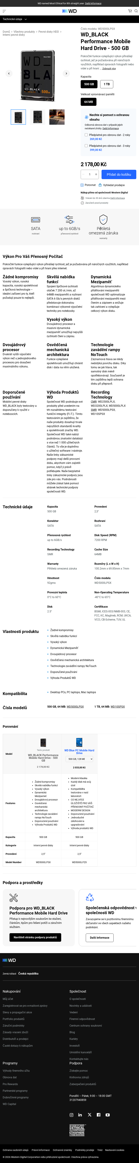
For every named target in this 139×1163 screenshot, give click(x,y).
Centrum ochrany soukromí (86, 1025)
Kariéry (74, 1039)
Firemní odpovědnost (82, 1019)
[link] (88, 185)
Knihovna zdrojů (79, 1077)
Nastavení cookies (114, 1150)
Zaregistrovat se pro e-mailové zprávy (25, 1005)
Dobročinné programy (16, 1097)
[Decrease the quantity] (83, 174)
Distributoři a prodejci (15, 1039)
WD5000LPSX (75, 706)
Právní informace (41, 1150)
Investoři (75, 1045)
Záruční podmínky (13, 1025)
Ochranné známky (62, 1150)
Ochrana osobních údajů (15, 1150)
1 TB (107, 84)
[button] (18, 117)
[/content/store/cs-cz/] (70, 11)
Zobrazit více (109, 68)
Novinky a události (81, 1005)
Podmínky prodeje (84, 1150)
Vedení (74, 1012)
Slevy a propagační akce (17, 1012)
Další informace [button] (117, 198)
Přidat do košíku (119, 174)
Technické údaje (12, 19)
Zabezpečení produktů (83, 1084)
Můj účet (8, 999)
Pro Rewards (10, 1084)
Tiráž (100, 1150)
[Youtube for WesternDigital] (108, 1115)
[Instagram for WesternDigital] (72, 1115)
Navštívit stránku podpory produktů (35, 937)
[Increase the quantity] (96, 174)
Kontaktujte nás (79, 1059)
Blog (72, 1032)
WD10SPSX (118, 706)
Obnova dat (10, 1077)
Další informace (93, 3)
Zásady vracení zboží (15, 1032)
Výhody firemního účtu (16, 1070)
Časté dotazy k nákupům (18, 1045)
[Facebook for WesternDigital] (99, 1115)
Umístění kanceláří (81, 1052)
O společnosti (78, 999)
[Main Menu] (4, 11)
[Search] (136, 10)
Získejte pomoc (79, 1070)
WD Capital (9, 1104)
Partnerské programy (15, 1090)
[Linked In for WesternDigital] (80, 1115)
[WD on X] (89, 1115)
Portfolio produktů (13, 1019)
